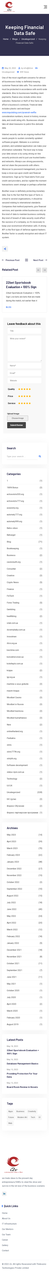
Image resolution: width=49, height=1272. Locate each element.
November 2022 (14, 875)
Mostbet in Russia (15, 704)
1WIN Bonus (12, 487)
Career (5, 1240)
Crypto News (13, 582)
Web (10, 1123)
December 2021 (14, 950)
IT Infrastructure (9, 1224)
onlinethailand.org (15, 731)
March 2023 (12, 848)
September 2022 (14, 889)
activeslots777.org (15, 501)
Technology (12, 779)
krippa (9, 670)
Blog (8, 307)
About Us (6, 1218)
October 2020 (13, 990)
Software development (17, 765)
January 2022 (13, 943)
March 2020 (12, 1011)
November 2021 (14, 956)
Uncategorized (8, 72)
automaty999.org (14, 521)
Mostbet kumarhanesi (17, 718)
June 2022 (11, 909)
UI (39, 1117)
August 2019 (12, 1024)
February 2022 (13, 936)
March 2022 (12, 929)
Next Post (38, 260)
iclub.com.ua (12, 623)
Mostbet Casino (14, 697)
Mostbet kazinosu (15, 711)
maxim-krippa (13, 691)
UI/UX (9, 785)
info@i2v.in (28, 68)
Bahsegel (11, 535)
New (9, 724)
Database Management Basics (22, 1063)
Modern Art (22, 1117)
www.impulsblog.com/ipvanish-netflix (19, 112)
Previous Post (13, 260)
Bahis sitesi (12, 528)
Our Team (6, 1234)
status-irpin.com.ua (15, 772)
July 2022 (11, 902)
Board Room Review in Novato (22, 1087)
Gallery (5, 1245)
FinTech (10, 596)
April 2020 (11, 1004)
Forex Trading (13, 602)
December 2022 (14, 868)
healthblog (11, 616)
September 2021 (14, 970)
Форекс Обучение (15, 806)
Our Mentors (7, 1229)
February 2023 (13, 855)
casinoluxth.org (14, 562)
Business (11, 555)
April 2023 (11, 841)
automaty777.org (14, 514)
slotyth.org (11, 758)
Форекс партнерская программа (22, 812)
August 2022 (12, 895)
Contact (5, 1250)
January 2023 (13, 862)
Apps (10, 1111)
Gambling (11, 609)
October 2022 (13, 882)
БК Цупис (11, 799)
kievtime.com (13, 650)
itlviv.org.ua (12, 643)
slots (9, 745)
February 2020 (13, 1017)
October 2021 (13, 963)
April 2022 (11, 923)
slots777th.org (13, 752)
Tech (33, 1117)
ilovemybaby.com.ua (16, 630)
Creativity (32, 1111)
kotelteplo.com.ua (15, 663)
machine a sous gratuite (17, 684)
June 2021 (11, 977)
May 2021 (11, 984)
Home (4, 1213)
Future (11, 1117)
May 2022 (11, 916)
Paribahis (11, 738)
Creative (10, 575)
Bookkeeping (13, 548)
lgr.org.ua (11, 677)
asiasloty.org (12, 508)
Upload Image (13, 414)
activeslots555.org (15, 494)
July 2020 (11, 997)
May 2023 (11, 835)
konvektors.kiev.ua (15, 657)
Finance (10, 589)
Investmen (11, 636)
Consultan (11, 569)
